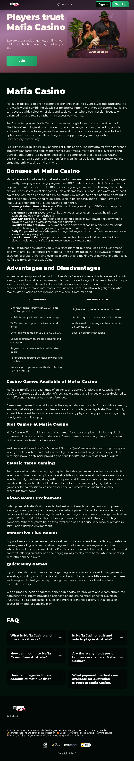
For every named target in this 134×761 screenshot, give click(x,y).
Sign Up (120, 4)
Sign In (103, 4)
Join (22, 60)
